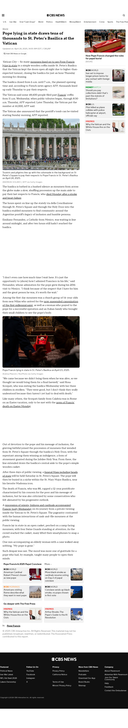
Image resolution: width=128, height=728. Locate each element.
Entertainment (90, 22)
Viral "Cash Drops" (27, 22)
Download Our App (86, 678)
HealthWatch (61, 22)
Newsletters (83, 671)
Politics (49, 22)
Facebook (30, 675)
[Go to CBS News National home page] (56, 15)
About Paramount (112, 671)
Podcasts (82, 675)
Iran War (13, 22)
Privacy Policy (58, 671)
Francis (62, 95)
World (40, 22)
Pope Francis (13, 625)
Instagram (30, 678)
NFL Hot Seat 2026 (8, 678)
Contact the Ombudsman (115, 691)
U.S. (4, 22)
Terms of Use (58, 682)
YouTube (30, 671)
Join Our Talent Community (111, 679)
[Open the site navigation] (20, 15)
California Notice (59, 675)
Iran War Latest (6, 675)
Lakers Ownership (8, 682)
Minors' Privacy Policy (61, 686)
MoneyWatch (75, 22)
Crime (101, 22)
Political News (6, 671)
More (47, 564)
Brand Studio (84, 682)
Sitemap (82, 686)
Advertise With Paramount (116, 675)
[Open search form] (124, 15)
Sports (110, 22)
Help (107, 683)
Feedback (109, 687)
